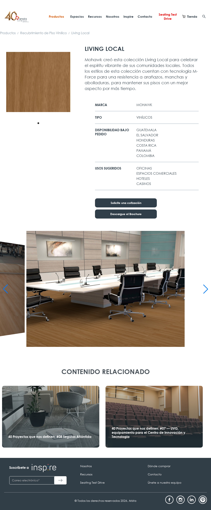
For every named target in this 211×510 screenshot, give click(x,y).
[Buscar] (204, 16)
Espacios (77, 16)
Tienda (192, 16)
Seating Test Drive (168, 16)
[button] (38, 123)
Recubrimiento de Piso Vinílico (43, 33)
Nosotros (112, 16)
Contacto (145, 16)
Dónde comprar (159, 466)
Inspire (128, 16)
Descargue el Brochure (126, 214)
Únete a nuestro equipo (164, 482)
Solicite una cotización (126, 203)
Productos (56, 16)
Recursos (95, 16)
